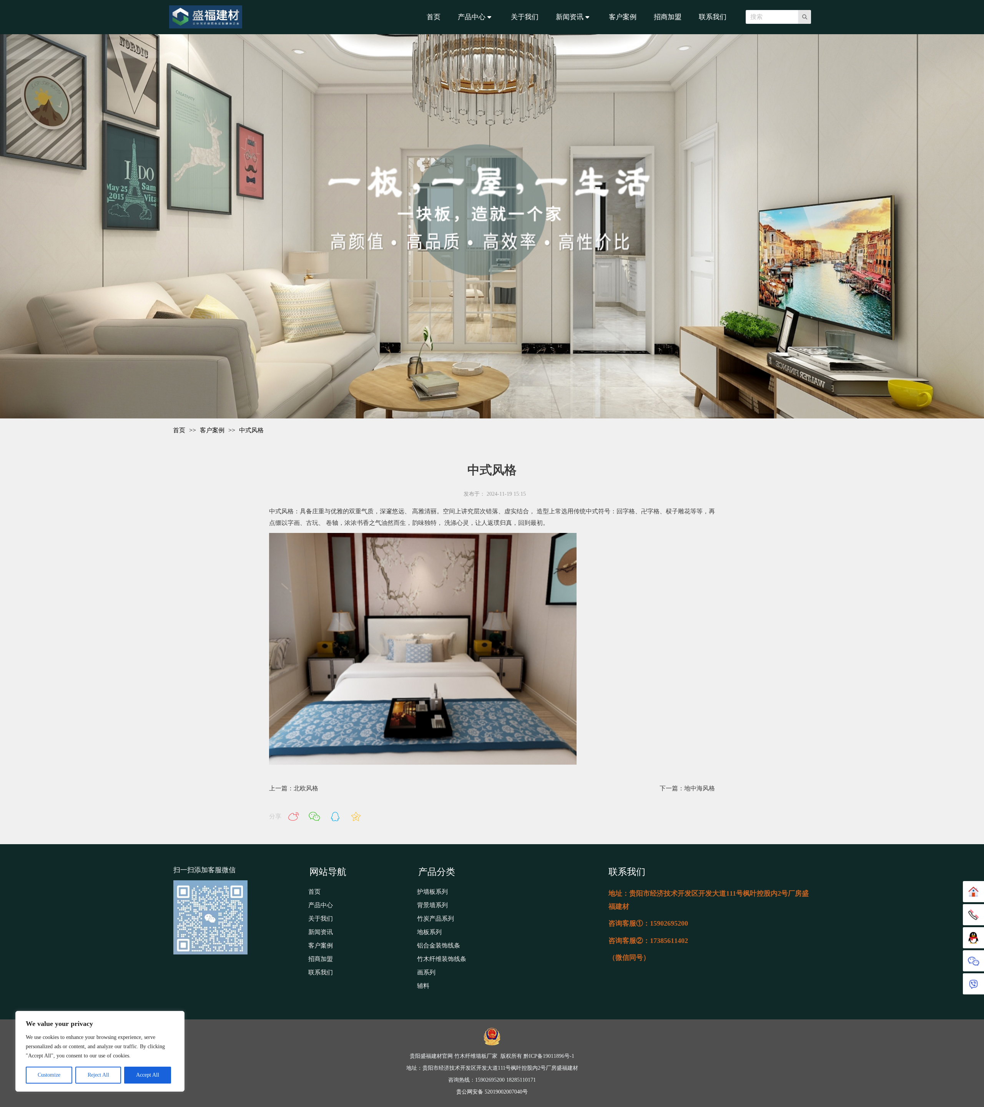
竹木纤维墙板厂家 (476, 1056)
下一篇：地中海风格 (687, 788)
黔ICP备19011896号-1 (549, 1056)
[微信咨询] (973, 960)
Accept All (147, 1075)
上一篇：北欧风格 (293, 788)
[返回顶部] (973, 891)
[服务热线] (973, 983)
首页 (179, 430)
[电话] (973, 914)
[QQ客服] (973, 937)
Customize (49, 1075)
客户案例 (212, 430)
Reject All (98, 1075)
